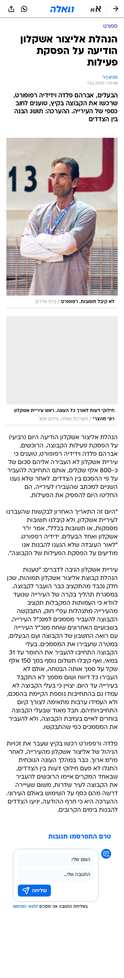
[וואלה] (62, 9)
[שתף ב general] (11, 9)
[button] (96, 9)
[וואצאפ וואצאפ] (24, 9)
